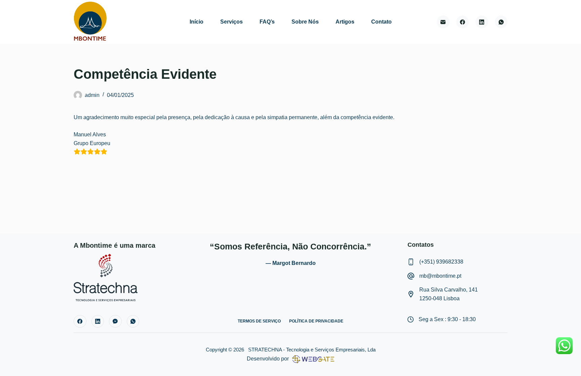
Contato (381, 22)
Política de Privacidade (316, 321)
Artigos (345, 22)
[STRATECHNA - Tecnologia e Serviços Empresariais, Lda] (106, 277)
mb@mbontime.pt (440, 276)
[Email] (443, 21)
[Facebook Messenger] (115, 321)
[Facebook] (462, 21)
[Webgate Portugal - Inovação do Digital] (311, 359)
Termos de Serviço (259, 321)
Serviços (231, 22)
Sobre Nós (305, 22)
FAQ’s (267, 22)
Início (196, 22)
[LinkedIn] (481, 21)
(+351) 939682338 (441, 262)
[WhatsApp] (501, 21)
